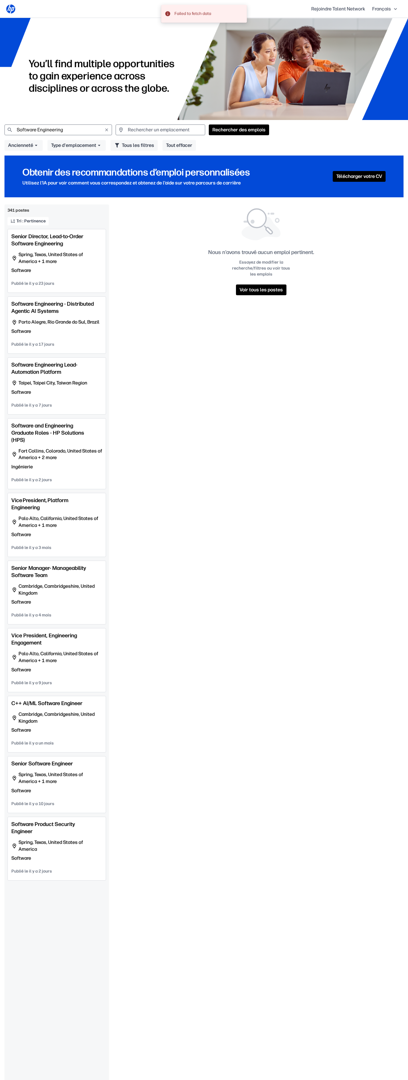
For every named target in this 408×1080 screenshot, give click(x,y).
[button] (385, 9)
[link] (11, 9)
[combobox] (58, 129)
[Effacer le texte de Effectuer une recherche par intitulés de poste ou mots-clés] (106, 130)
